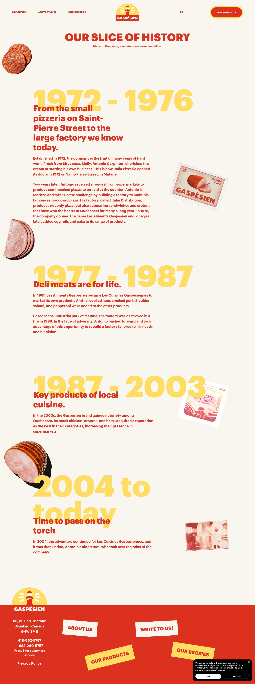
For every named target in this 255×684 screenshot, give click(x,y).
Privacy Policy (29, 663)
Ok (208, 676)
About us (19, 12)
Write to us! (47, 12)
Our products (109, 657)
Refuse (237, 676)
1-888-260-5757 (29, 645)
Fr (181, 12)
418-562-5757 (29, 640)
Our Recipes (77, 12)
